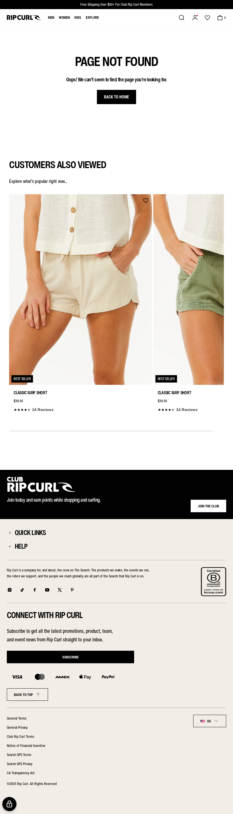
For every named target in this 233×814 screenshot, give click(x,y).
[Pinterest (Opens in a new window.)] (72, 590)
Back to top (23, 695)
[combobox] (209, 721)
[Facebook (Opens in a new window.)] (34, 590)
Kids (77, 17)
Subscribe (70, 657)
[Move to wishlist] (146, 200)
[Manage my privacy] (9, 804)
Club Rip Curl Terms (20, 736)
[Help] (10, 546)
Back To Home (116, 97)
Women (64, 17)
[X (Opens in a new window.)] (59, 590)
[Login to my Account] (195, 17)
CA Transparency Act (21, 773)
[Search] (182, 18)
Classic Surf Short (30, 393)
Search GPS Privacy (19, 764)
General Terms (16, 718)
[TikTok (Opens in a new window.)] (22, 590)
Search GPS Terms (19, 755)
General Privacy (17, 727)
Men (51, 17)
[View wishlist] (207, 17)
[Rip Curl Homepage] (24, 17)
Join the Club (208, 506)
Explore (92, 17)
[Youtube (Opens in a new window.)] (47, 590)
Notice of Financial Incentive (26, 745)
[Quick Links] (10, 533)
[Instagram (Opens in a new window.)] (9, 590)
